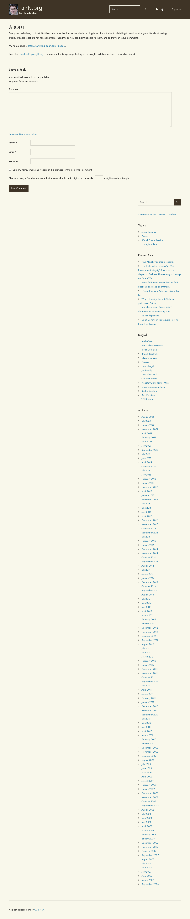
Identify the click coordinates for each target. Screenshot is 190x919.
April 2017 (146, 491)
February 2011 (148, 698)
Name (13, 142)
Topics (175, 9)
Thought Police (149, 244)
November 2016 (149, 499)
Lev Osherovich (149, 374)
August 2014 (147, 565)
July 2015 (145, 536)
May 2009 (146, 772)
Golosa (145, 362)
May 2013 (146, 607)
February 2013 (148, 619)
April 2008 (146, 826)
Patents (144, 236)
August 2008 (147, 809)
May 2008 (146, 822)
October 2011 (148, 677)
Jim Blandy (146, 370)
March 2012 (147, 656)
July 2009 (146, 764)
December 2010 (149, 706)
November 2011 (149, 673)
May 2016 (146, 512)
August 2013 (147, 594)
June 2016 (146, 507)
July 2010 (145, 718)
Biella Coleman (149, 349)
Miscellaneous (148, 232)
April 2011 (146, 689)
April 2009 (146, 776)
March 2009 (147, 780)
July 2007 (146, 863)
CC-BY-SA (39, 909)
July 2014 (145, 569)
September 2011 (149, 681)
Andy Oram (147, 341)
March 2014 (147, 574)
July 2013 (145, 598)
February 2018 (148, 478)
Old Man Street (149, 378)
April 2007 (146, 876)
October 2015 (148, 528)
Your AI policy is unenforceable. (157, 261)
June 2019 (146, 458)
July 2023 (146, 421)
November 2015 (149, 524)
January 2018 (147, 483)
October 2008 (148, 801)
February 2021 (148, 437)
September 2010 (149, 714)
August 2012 (147, 644)
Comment (15, 89)
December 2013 (149, 582)
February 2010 (148, 739)
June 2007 (146, 867)
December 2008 (149, 793)
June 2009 (146, 768)
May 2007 (146, 871)
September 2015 (149, 532)
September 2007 (150, 855)
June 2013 (146, 603)
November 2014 (149, 553)
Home (162, 214)
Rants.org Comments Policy (23, 134)
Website (13, 161)
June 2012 (146, 652)
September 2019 (149, 450)
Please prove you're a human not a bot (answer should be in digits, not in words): (51, 178)
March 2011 (147, 694)
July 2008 (146, 814)
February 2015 (148, 541)
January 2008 (148, 838)
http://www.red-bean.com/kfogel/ (46, 46)
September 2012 (149, 640)
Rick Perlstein (148, 395)
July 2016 (145, 503)
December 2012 (149, 627)
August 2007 (147, 859)
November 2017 (149, 487)
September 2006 (150, 884)
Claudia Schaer (149, 358)
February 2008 (148, 834)
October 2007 (148, 851)
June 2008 (146, 818)
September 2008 (150, 805)
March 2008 (147, 830)
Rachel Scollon (149, 391)
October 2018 (148, 466)
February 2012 (148, 660)
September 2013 (149, 590)
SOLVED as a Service (152, 240)
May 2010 (146, 727)
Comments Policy (147, 214)
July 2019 (145, 454)
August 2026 (147, 416)
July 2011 (145, 685)
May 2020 (146, 445)
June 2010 (146, 722)
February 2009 (148, 785)
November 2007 (149, 847)
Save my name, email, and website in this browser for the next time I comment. (52, 169)
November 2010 (149, 710)
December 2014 (149, 549)
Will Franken (147, 399)
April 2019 (146, 462)
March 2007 (147, 880)
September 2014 (149, 561)
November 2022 (149, 429)
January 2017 (147, 495)
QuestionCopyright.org (31, 54)
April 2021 (146, 433)
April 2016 (146, 516)
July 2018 (145, 470)
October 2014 (148, 557)
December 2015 (149, 520)
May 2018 (146, 474)
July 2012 (145, 648)
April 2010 (146, 731)
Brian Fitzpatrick (149, 354)
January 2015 (147, 545)
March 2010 (147, 735)
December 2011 (149, 669)
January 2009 (148, 789)
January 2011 (147, 702)
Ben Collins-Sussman (152, 345)
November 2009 (149, 751)
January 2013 (147, 623)
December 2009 (149, 747)
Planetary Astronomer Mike (155, 382)
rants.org (30, 7)
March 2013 (147, 615)
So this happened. (150, 315)
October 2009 (148, 756)
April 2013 (146, 611)
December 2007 (149, 842)
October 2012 (148, 636)
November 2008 (149, 797)
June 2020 (146, 441)
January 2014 (147, 578)
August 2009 (147, 760)
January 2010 (147, 743)
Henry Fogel (147, 366)
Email (13, 151)
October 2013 (148, 586)
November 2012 (149, 632)
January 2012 (147, 665)
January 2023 (148, 425)
